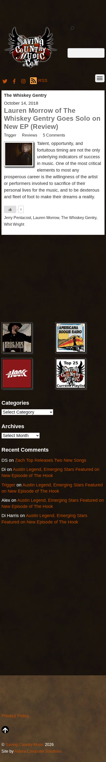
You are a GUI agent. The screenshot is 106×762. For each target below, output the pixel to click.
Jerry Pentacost (17, 217)
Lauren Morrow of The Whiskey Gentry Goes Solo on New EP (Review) (52, 118)
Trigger (10, 135)
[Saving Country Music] (30, 68)
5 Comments (54, 135)
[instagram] (23, 80)
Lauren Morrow (46, 217)
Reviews (29, 135)
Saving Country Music (24, 744)
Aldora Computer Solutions (38, 751)
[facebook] (14, 80)
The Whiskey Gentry (78, 217)
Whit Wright (14, 224)
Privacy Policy (15, 715)
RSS (42, 80)
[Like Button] (10, 209)
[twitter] (4, 80)
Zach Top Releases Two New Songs (50, 460)
